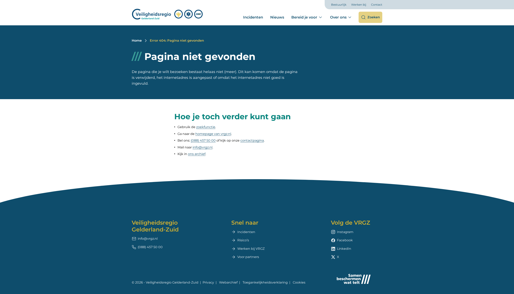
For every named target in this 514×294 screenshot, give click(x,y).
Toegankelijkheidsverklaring (265, 282)
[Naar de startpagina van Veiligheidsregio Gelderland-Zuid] (167, 14)
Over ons (338, 17)
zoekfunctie (205, 127)
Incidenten (253, 17)
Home (137, 40)
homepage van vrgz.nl (213, 134)
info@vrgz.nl (202, 147)
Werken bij (358, 4)
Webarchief (228, 282)
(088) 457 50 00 (203, 140)
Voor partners (248, 257)
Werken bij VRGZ (251, 249)
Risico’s (243, 240)
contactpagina (252, 140)
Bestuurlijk (338, 4)
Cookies (299, 282)
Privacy (208, 282)
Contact (376, 4)
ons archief (196, 154)
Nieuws (277, 17)
